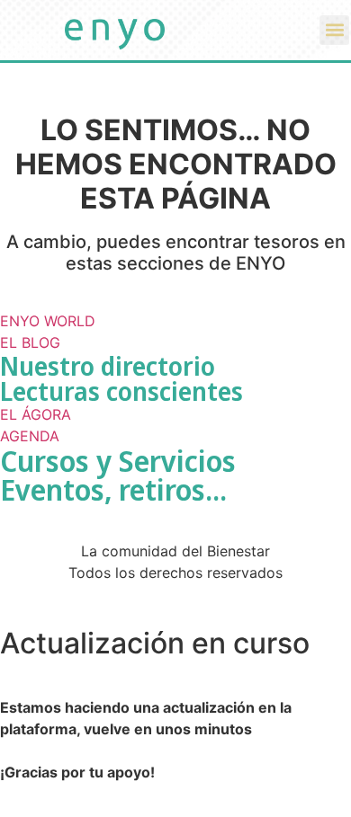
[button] (334, 30)
